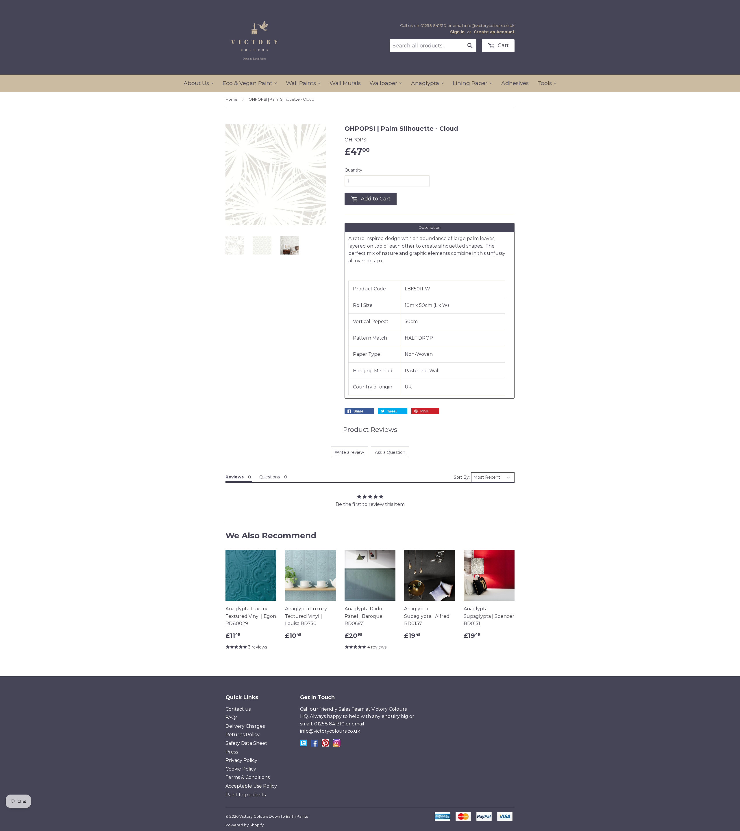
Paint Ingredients (245, 794)
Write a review (349, 452)
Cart (502, 45)
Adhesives (515, 83)
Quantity (353, 170)
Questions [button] (269, 477)
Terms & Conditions (247, 777)
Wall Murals (345, 83)
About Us (197, 83)
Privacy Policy (241, 760)
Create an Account (494, 32)
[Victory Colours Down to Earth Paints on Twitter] (303, 744)
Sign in (457, 32)
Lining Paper (471, 83)
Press (231, 752)
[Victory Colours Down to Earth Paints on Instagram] (336, 745)
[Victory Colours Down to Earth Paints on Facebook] (314, 745)
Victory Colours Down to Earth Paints (273, 816)
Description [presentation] (430, 227)
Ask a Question (390, 452)
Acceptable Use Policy (251, 786)
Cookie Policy (240, 769)
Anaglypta (426, 83)
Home (231, 99)
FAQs (231, 717)
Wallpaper (384, 83)
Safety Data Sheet (246, 743)
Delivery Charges (245, 726)
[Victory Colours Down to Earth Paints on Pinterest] (325, 745)
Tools (545, 83)
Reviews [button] (234, 477)
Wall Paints (301, 83)
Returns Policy (242, 734)
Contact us (238, 709)
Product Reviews (370, 430)
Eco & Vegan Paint (248, 83)
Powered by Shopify (244, 825)
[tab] (430, 227)
